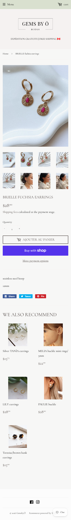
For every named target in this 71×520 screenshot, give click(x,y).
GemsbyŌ (21, 513)
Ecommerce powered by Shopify (44, 513)
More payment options (35, 261)
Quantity (7, 222)
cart (65, 4)
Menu (10, 4)
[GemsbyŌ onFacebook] (31, 502)
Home (5, 53)
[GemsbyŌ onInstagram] (38, 502)
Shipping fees (10, 212)
